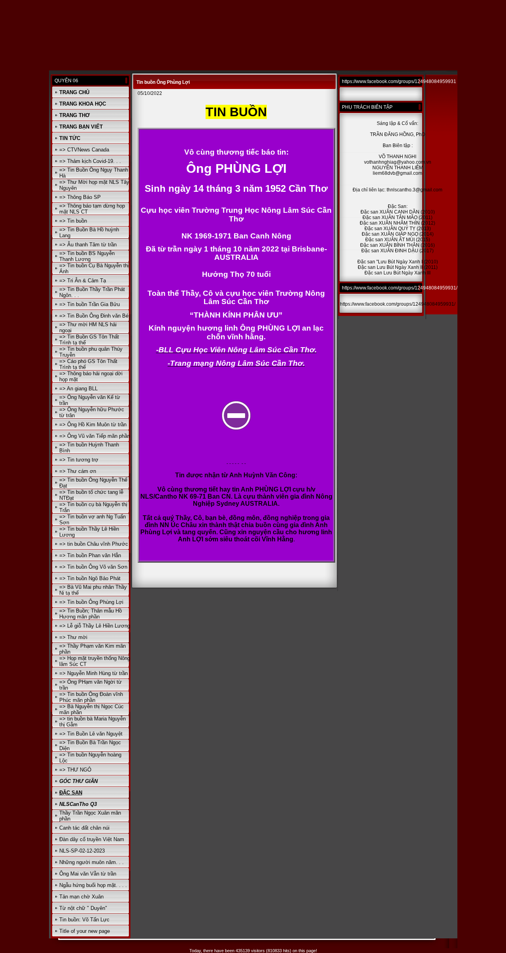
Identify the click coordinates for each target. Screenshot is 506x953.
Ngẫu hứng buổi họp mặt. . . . (93, 885)
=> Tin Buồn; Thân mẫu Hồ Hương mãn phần (90, 614)
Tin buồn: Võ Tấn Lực (84, 920)
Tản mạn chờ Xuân (81, 897)
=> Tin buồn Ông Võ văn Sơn (93, 567)
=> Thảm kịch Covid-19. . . (90, 161)
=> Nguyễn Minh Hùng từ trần (93, 673)
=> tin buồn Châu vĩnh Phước (93, 544)
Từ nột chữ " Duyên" (83, 908)
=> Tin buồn (73, 221)
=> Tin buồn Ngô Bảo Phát (90, 578)
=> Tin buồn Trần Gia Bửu (89, 304)
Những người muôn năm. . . (91, 862)
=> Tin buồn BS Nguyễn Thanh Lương (87, 256)
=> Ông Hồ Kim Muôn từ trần (92, 424)
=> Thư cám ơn (77, 471)
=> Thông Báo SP (80, 197)
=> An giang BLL (78, 388)
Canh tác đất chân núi (84, 828)
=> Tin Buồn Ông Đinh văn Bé (93, 316)
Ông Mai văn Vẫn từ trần (87, 874)
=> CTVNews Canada (84, 150)
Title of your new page (84, 931)
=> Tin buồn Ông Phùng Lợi (91, 602)
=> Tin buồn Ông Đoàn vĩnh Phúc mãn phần (91, 697)
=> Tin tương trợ (78, 460)
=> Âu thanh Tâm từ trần (88, 245)
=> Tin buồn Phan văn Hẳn (90, 555)
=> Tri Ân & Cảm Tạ (82, 281)
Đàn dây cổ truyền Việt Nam (91, 839)
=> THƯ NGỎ (75, 770)
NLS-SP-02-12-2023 (82, 851)
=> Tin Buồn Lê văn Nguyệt (91, 734)
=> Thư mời (73, 637)
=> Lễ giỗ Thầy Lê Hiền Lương (94, 626)
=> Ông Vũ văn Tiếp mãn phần (94, 436)
